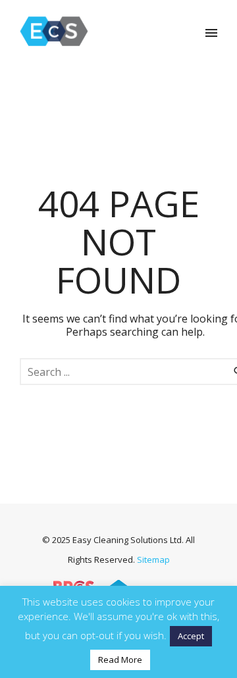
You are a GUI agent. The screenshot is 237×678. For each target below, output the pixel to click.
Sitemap (153, 559)
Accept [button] (191, 636)
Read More (120, 659)
